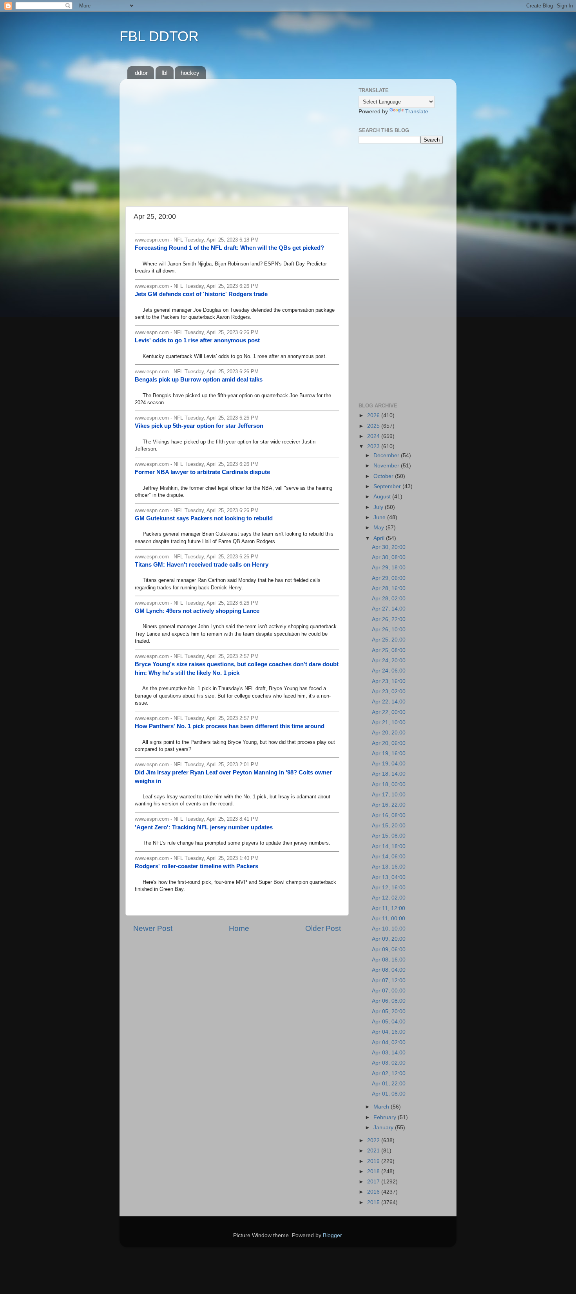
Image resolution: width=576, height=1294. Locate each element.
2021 (374, 1151)
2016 (374, 1192)
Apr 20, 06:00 (389, 743)
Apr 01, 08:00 (389, 1094)
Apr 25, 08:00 (389, 650)
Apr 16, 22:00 (389, 805)
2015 (374, 1202)
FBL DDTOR (159, 36)
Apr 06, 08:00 (389, 1001)
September (387, 486)
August (382, 497)
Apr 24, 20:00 (389, 660)
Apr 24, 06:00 (389, 671)
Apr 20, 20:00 (389, 733)
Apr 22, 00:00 (389, 712)
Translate (416, 111)
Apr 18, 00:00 (389, 784)
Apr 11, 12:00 (388, 908)
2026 (374, 415)
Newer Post (152, 928)
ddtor (141, 72)
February (385, 1117)
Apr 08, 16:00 (389, 960)
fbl (164, 72)
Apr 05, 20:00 (389, 1011)
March (382, 1107)
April (379, 538)
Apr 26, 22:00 (389, 619)
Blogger (332, 1235)
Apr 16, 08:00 (389, 815)
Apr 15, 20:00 (389, 826)
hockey (190, 72)
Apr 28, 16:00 (389, 588)
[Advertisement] (237, 139)
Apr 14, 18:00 (389, 846)
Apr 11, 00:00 (388, 918)
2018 (374, 1171)
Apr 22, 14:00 (389, 702)
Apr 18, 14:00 (389, 774)
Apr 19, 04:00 (389, 764)
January (384, 1127)
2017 (374, 1182)
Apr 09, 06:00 (389, 949)
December (387, 455)
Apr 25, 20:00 (389, 640)
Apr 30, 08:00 (389, 557)
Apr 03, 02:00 (389, 1063)
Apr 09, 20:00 (389, 939)
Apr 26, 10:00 (389, 629)
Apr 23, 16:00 (389, 681)
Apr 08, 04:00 (389, 970)
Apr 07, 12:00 (389, 980)
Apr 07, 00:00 (389, 991)
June (380, 517)
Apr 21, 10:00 (389, 722)
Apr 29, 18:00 (389, 568)
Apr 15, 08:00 (389, 836)
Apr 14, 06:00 (389, 857)
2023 (374, 446)
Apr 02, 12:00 (389, 1073)
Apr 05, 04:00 (389, 1022)
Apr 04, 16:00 (389, 1032)
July (379, 507)
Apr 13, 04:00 (389, 877)
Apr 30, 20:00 (389, 547)
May (379, 528)
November (387, 466)
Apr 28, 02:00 (389, 599)
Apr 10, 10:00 (389, 929)
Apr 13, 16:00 (389, 867)
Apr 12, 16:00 (389, 888)
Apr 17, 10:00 (389, 795)
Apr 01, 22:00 (389, 1084)
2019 (374, 1161)
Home (239, 928)
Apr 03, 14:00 (389, 1053)
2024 (374, 436)
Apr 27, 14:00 (389, 609)
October (384, 476)
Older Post (323, 928)
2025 (374, 426)
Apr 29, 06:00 (389, 578)
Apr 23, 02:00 (389, 691)
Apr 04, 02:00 (389, 1042)
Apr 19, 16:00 (389, 753)
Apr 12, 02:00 (389, 898)
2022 (374, 1140)
